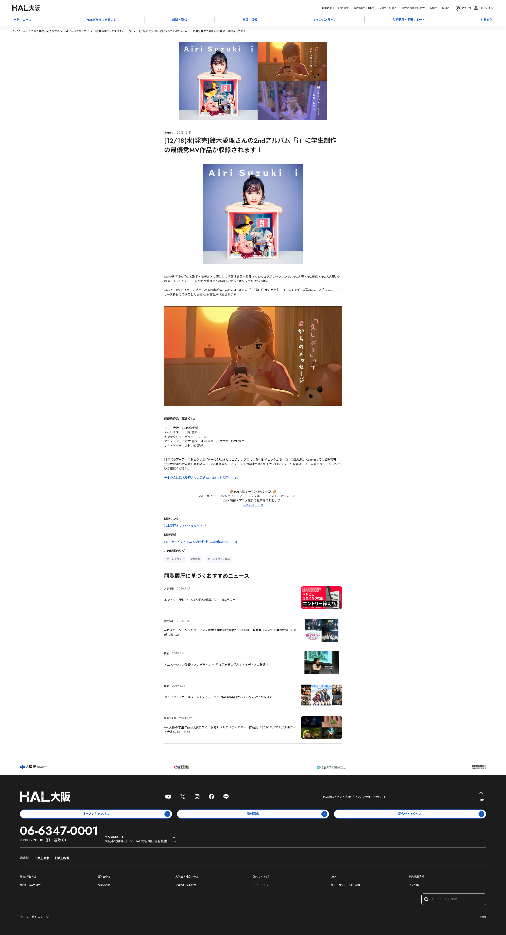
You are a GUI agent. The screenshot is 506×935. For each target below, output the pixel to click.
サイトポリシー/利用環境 (345, 885)
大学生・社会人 (388, 8)
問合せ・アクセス (410, 814)
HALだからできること (101, 20)
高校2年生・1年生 (363, 8)
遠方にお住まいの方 (413, 8)
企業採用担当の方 (185, 885)
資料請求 (253, 814)
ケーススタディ (175, 559)
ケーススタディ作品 (218, 559)
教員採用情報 (416, 876)
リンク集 (414, 885)
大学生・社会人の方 (186, 876)
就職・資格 (179, 20)
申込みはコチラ (253, 505)
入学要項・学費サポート (408, 20)
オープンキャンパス (96, 814)
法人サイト (259, 876)
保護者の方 (103, 885)
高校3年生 (343, 8)
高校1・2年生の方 (30, 885)
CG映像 (195, 559)
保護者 (446, 8)
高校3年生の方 (28, 876)
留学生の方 (103, 876)
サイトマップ (260, 885)
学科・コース (22, 20)
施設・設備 (250, 20)
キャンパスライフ (325, 20)
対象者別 (486, 20)
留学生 (433, 8)
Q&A (333, 876)
